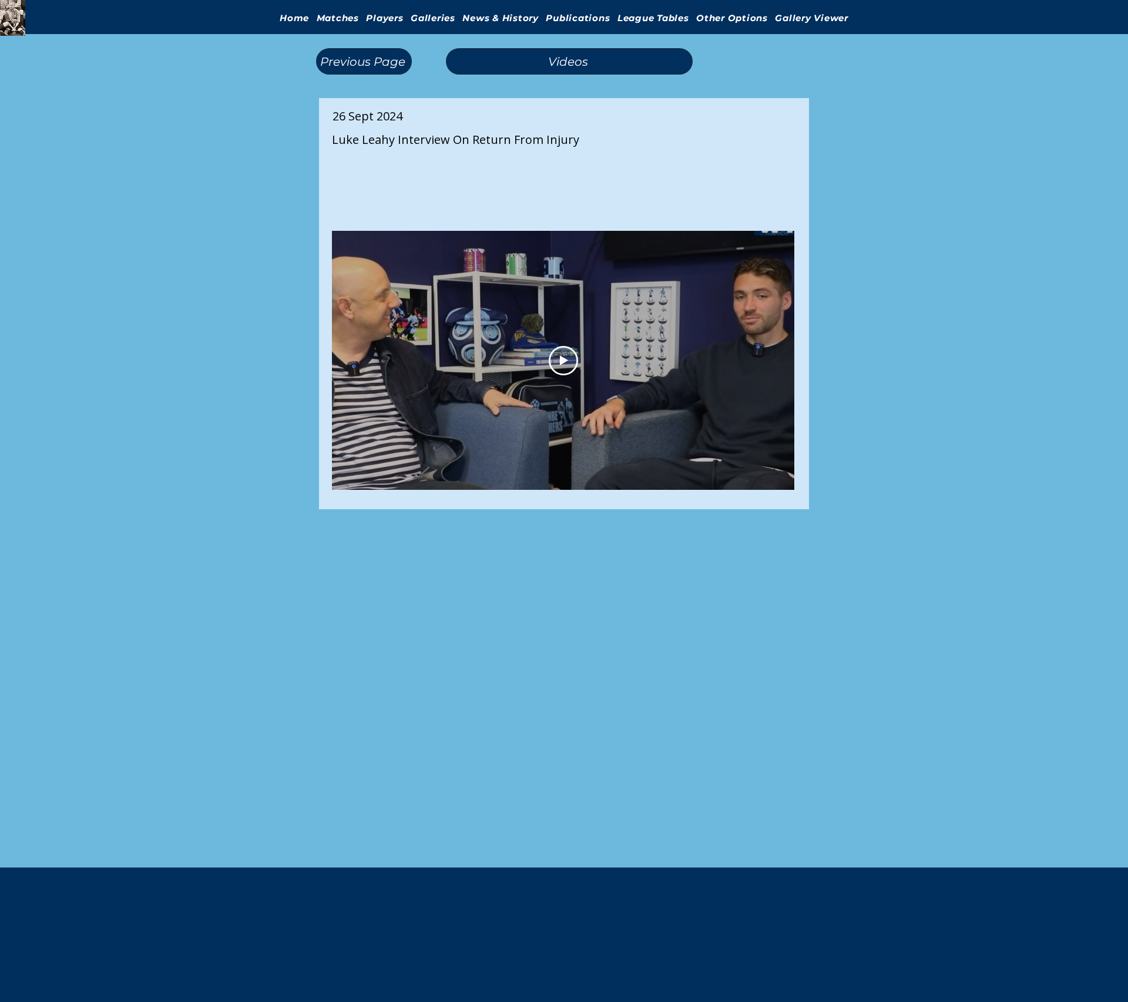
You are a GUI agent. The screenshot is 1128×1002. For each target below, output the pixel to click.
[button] (433, 18)
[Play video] (563, 360)
